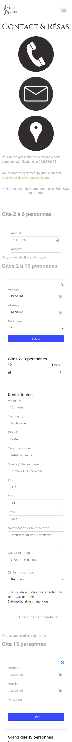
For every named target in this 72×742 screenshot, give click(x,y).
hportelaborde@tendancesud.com (25, 177)
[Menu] (63, 10)
